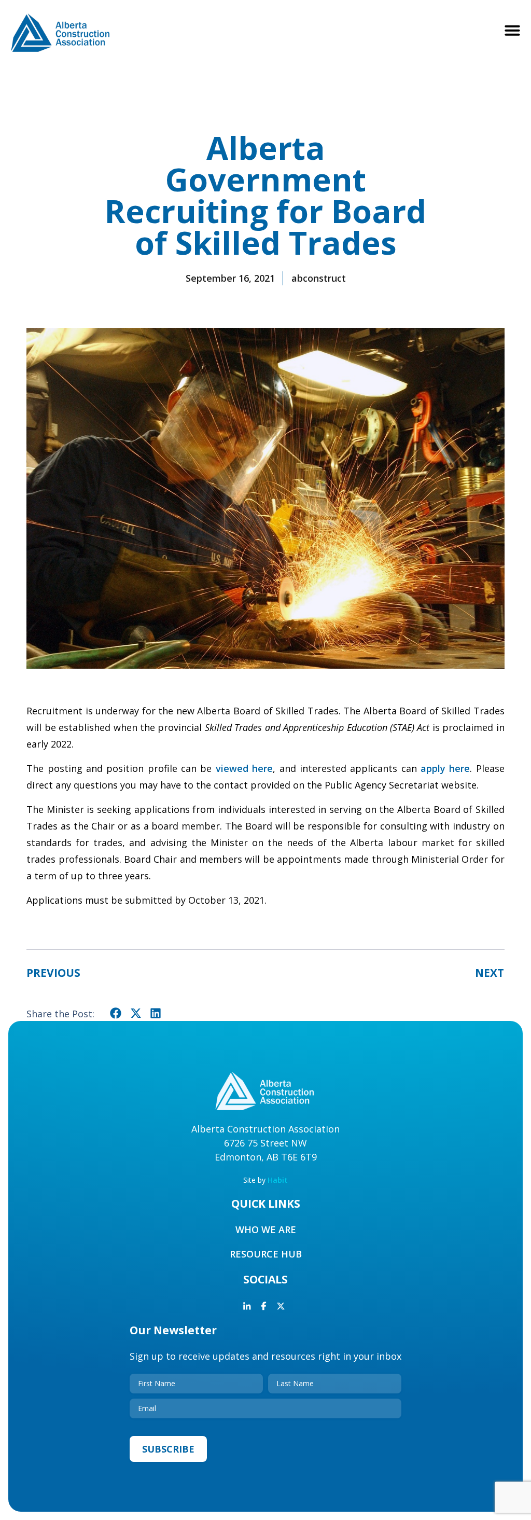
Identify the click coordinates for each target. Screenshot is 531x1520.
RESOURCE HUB (266, 1254)
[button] (116, 1013)
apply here (445, 768)
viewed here (244, 768)
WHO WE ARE (265, 1229)
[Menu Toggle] (512, 30)
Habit (278, 1180)
